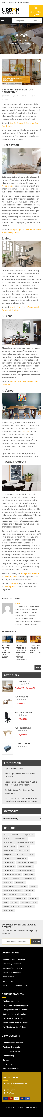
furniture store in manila (25, 871)
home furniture (29, 879)
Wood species (8, 186)
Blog (27, 41)
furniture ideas (8, 863)
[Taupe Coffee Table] (7, 733)
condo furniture (8, 851)
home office (19, 883)
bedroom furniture (20, 839)
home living (7, 883)
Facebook (13, 583)
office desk (7, 898)
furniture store (8, 871)
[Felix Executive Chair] (7, 717)
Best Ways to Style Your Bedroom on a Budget (6, 651)
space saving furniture (29, 902)
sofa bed (14, 902)
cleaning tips (24, 847)
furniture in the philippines (26, 863)
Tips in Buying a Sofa (14, 768)
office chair (25, 894)
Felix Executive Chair (23, 712)
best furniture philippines (25, 843)
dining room (7, 855)
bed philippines (28, 835)
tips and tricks (28, 906)
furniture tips (29, 875)
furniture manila (9, 867)
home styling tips (9, 886)
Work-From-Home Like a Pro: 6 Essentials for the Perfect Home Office (21, 652)
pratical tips (33, 898)
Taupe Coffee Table (23, 728)
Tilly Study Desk (21, 697)
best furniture (8, 843)
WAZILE (34, 1107)
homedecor (16, 879)
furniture (30, 855)
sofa (5, 902)
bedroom (6, 839)
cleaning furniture (9, 847)
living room (29, 890)
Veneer (25, 431)
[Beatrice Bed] (7, 686)
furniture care (21, 859)
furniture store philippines (12, 875)
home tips (23, 886)
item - (35, 12)
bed (5, 835)
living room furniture (10, 894)
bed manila (14, 835)
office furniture (20, 898)
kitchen (33, 886)
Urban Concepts (17, 1107)
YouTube (10, 1093)
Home (14, 41)
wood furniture (8, 910)
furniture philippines (25, 867)
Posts (20, 41)
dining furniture (23, 851)
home (5, 879)
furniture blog (8, 859)
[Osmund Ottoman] (7, 749)
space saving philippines (11, 906)
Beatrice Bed (24, 681)
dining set (20, 855)
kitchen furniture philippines (12, 890)
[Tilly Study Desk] (7, 702)
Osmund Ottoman (22, 744)
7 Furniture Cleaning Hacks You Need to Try (35, 649)
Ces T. (16, 96)
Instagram (10, 586)
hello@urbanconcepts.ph (17, 1084)
